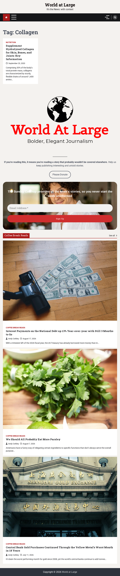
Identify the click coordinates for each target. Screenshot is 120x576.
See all (112, 235)
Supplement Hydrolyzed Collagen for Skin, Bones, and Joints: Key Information (20, 52)
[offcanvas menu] (107, 17)
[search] (115, 17)
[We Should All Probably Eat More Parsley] (60, 389)
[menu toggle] (13, 17)
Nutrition (11, 42)
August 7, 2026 (29, 444)
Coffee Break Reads (15, 328)
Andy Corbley (13, 339)
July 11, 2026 (28, 555)
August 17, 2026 (29, 339)
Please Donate (60, 174)
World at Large (60, 5)
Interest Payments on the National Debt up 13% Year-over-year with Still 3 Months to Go (59, 332)
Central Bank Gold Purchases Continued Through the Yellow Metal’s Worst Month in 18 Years (59, 549)
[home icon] (6, 17)
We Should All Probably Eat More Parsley (33, 439)
